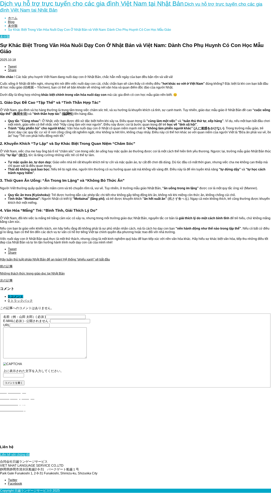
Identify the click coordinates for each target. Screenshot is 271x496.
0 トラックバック (20, 300)
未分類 (5, 36)
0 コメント (15, 296)
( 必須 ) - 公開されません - (26, 321)
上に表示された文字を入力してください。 (33, 371)
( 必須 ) (24, 316)
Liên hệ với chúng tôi (15, 454)
